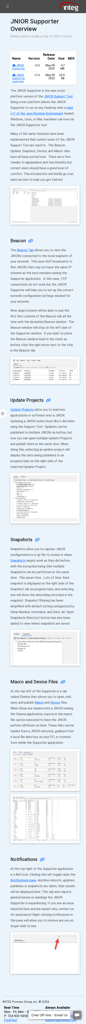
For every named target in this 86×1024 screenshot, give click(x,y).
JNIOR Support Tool (58, 96)
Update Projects (22, 410)
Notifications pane (23, 880)
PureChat (10, 1020)
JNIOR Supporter (18, 67)
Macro (39, 702)
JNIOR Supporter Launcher (18, 78)
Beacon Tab (25, 250)
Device (55, 702)
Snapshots (17, 560)
